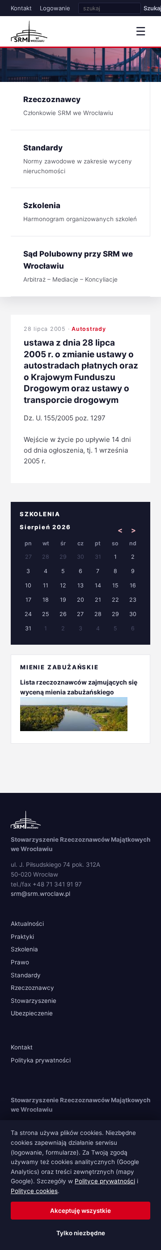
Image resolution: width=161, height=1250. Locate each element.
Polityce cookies (34, 1190)
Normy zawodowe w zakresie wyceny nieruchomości (77, 159)
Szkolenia (24, 949)
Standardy (26, 975)
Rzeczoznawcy (32, 987)
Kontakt (21, 8)
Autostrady (89, 328)
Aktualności (27, 923)
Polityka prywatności (41, 1060)
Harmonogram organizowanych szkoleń (80, 212)
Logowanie (55, 8)
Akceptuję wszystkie (80, 1210)
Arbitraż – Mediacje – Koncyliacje (78, 266)
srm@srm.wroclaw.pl (40, 893)
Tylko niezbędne (80, 1233)
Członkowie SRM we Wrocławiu (68, 105)
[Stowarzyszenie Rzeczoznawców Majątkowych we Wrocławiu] (29, 31)
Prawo (20, 962)
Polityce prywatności (105, 1181)
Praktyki (22, 936)
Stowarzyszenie (33, 1000)
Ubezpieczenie (32, 1013)
